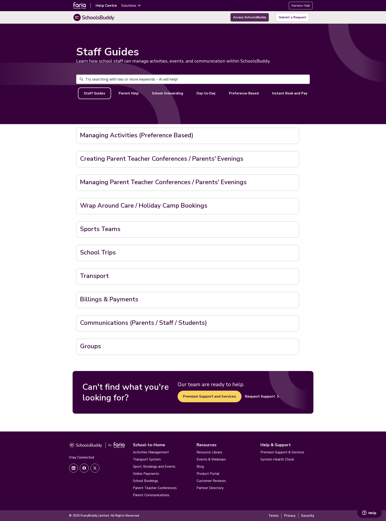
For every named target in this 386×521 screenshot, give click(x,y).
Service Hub (300, 5)
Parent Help (128, 93)
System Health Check (277, 459)
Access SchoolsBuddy (249, 17)
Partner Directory (210, 488)
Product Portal (208, 473)
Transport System (147, 459)
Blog (200, 466)
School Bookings (145, 481)
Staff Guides (94, 93)
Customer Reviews (211, 481)
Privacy (290, 515)
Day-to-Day (206, 93)
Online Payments (146, 473)
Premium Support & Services (282, 452)
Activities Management (151, 452)
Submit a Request (292, 17)
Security (307, 515)
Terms (273, 515)
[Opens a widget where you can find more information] (369, 513)
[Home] (93, 17)
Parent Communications (151, 495)
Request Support (260, 396)
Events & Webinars (211, 459)
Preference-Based (244, 93)
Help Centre (106, 5)
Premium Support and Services (209, 396)
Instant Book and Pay (289, 93)
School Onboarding (167, 93)
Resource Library (209, 452)
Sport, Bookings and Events (154, 466)
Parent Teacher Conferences (155, 488)
